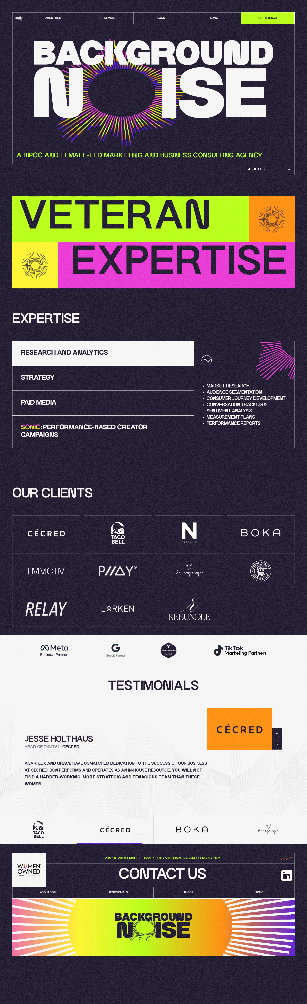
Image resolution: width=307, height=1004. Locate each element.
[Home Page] (19, 18)
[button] (277, 733)
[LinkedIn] (287, 875)
